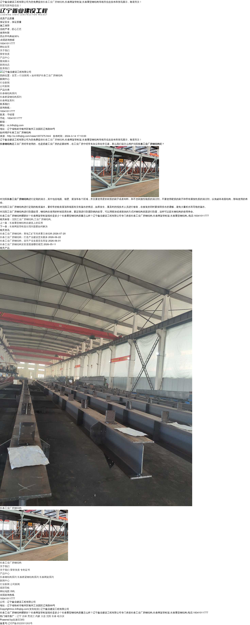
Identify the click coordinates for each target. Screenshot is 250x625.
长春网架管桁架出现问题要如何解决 (29, 226)
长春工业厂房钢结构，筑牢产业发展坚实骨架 (24, 240)
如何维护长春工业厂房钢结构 (47, 75)
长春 (54, 616)
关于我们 (5, 50)
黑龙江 (31, 616)
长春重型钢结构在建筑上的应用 (26, 222)
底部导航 (5, 587)
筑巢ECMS (18, 619)
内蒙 (37, 616)
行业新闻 (24, 75)
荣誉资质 (5, 54)
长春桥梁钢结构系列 (10, 96)
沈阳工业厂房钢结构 (22, 219)
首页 (14, 75)
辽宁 (19, 616)
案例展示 (5, 61)
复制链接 (34, 609)
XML (12, 591)
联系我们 (5, 68)
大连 (43, 616)
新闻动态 (5, 64)
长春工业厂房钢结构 (53, 1)
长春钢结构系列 (8, 93)
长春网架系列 (7, 100)
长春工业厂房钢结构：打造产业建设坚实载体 (24, 237)
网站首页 (5, 46)
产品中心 (5, 57)
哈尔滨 (60, 616)
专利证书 (25, 569)
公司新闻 (5, 86)
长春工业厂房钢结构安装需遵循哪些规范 (21, 244)
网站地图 (5, 591)
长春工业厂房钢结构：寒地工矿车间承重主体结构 (26, 233)
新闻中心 (5, 580)
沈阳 (48, 616)
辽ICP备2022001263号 (20, 623)
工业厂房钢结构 (42, 219)
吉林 (24, 616)
